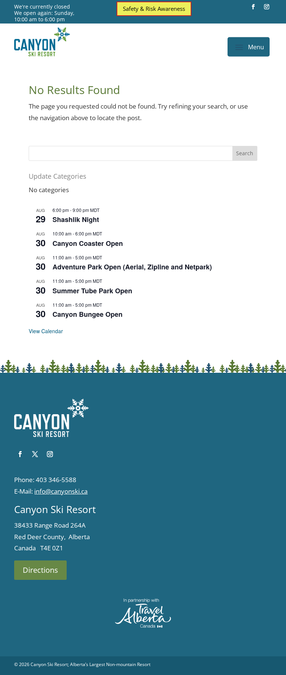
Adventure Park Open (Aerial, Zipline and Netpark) (132, 267)
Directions (40, 570)
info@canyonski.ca (61, 491)
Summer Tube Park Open (92, 291)
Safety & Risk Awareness (154, 8)
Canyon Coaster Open (88, 243)
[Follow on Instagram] (266, 6)
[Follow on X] (35, 454)
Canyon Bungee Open (88, 314)
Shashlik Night (76, 219)
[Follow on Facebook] (253, 6)
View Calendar (46, 331)
